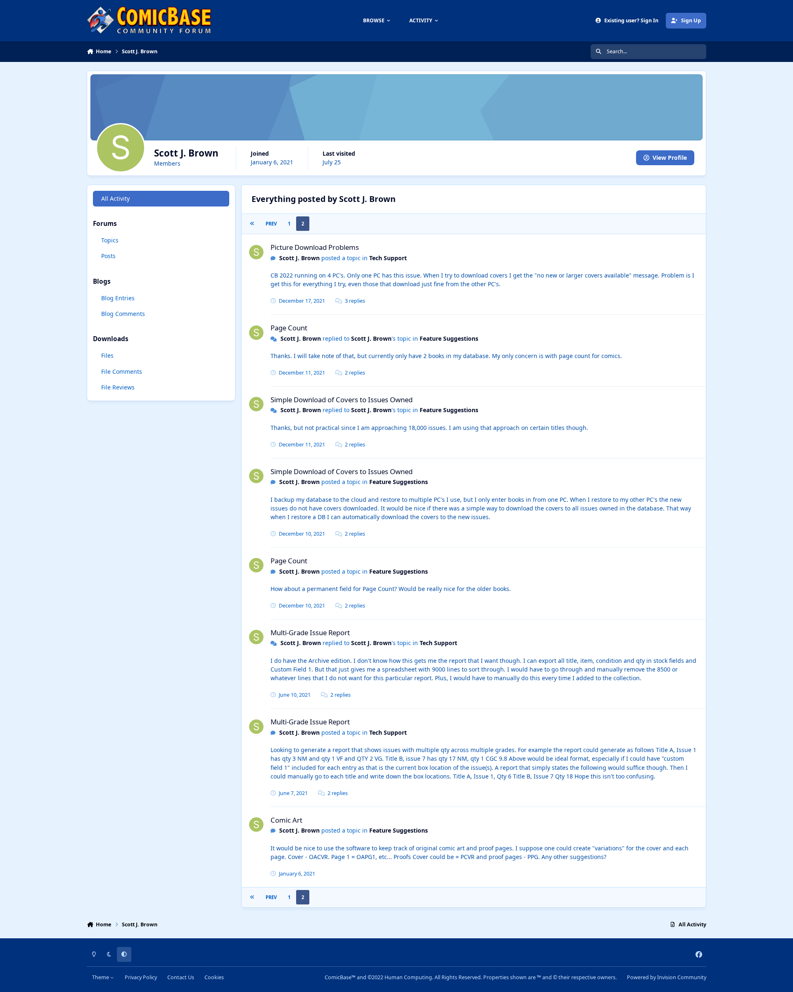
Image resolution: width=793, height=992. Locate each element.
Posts (108, 256)
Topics (110, 240)
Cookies (214, 977)
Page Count (289, 327)
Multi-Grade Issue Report (310, 632)
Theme (101, 977)
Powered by (666, 977)
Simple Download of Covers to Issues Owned (342, 399)
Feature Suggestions (449, 338)
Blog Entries (118, 298)
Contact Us (180, 977)
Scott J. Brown (299, 258)
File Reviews (118, 387)
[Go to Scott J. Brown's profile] (256, 252)
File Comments (121, 371)
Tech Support (388, 258)
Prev (271, 224)
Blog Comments (123, 314)
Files (107, 355)
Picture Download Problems (315, 247)
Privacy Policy (141, 977)
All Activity (115, 198)
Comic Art (286, 820)
